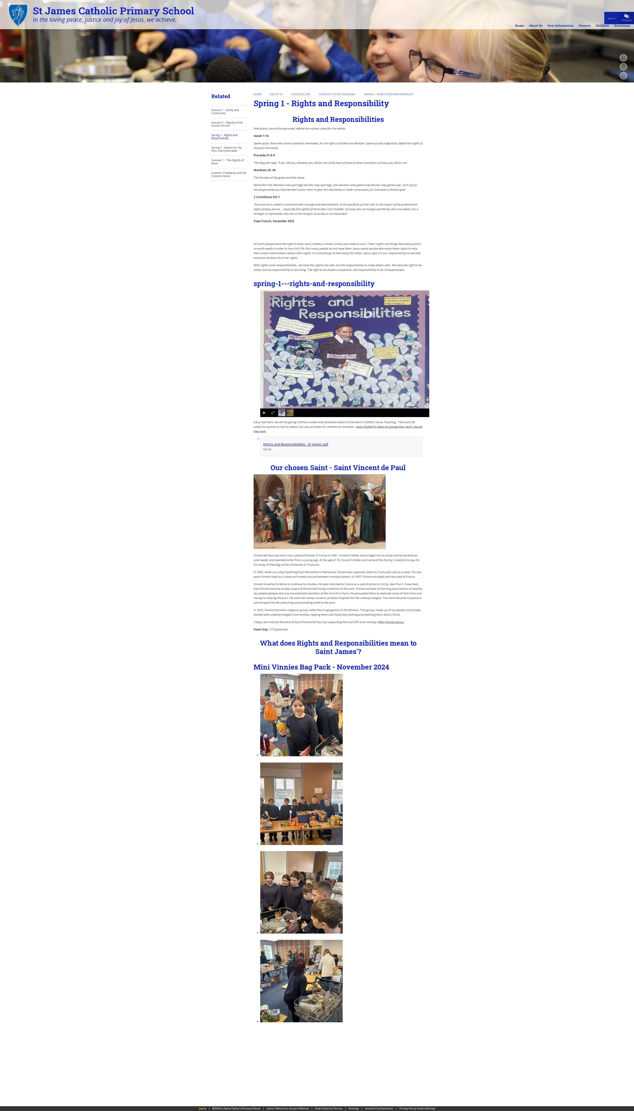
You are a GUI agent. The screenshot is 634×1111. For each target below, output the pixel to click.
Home (257, 94)
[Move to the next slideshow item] (623, 75)
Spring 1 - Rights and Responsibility (389, 94)
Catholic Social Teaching (337, 94)
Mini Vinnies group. (391, 622)
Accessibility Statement (379, 1108)
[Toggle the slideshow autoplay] (623, 58)
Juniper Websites (298, 1108)
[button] (267, 349)
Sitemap (354, 1108)
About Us (276, 94)
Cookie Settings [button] (426, 1108)
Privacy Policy (407, 1108)
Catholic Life (300, 94)
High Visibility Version (328, 1108)
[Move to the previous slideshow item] (623, 66)
